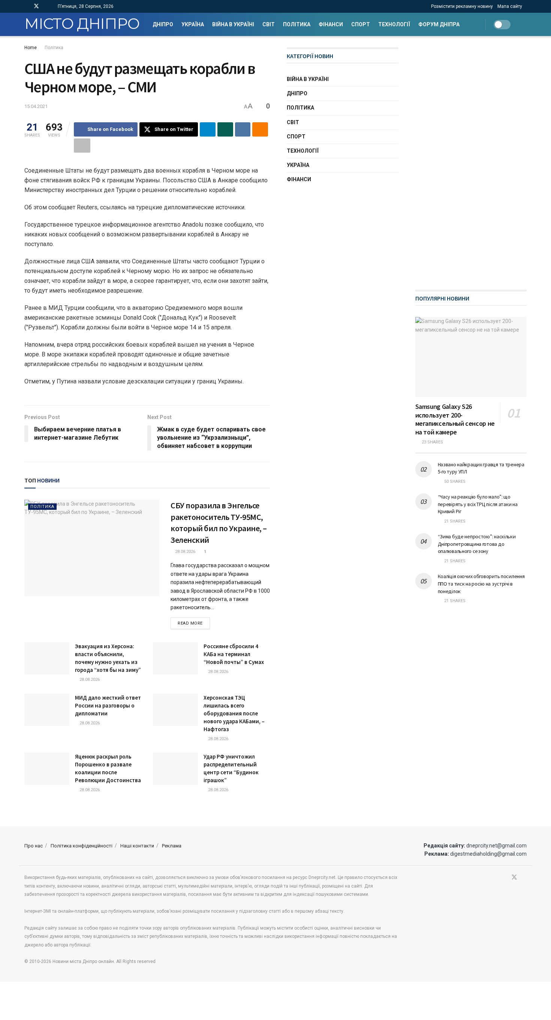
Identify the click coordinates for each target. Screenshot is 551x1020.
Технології (394, 24)
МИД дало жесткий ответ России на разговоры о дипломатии (108, 705)
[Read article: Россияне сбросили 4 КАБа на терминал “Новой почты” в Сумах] (175, 658)
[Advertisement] (471, 159)
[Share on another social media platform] (82, 145)
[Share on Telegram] (208, 129)
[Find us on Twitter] (36, 6)
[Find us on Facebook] (26, 6)
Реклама (171, 846)
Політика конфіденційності (81, 846)
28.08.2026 (184, 551)
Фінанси (331, 24)
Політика (296, 24)
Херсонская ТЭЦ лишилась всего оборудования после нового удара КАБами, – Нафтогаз (234, 713)
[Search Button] (524, 24)
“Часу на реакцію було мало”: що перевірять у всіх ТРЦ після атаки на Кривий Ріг (478, 504)
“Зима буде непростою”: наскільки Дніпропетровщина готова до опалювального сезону (477, 543)
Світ (268, 24)
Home (30, 47)
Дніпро (163, 24)
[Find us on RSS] (46, 6)
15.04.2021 (36, 106)
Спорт (360, 24)
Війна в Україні (233, 24)
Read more (194, 623)
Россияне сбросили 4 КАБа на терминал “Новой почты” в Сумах (234, 654)
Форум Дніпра (439, 24)
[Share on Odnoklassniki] (260, 129)
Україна (192, 24)
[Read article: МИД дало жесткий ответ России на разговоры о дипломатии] (46, 710)
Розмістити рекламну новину (462, 6)
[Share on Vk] (243, 129)
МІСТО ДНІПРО (81, 24)
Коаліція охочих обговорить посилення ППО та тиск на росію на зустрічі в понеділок (481, 583)
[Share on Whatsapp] (225, 129)
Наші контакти (137, 846)
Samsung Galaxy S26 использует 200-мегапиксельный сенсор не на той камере (455, 419)
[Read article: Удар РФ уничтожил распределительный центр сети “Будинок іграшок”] (175, 769)
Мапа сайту (509, 6)
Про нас (33, 846)
